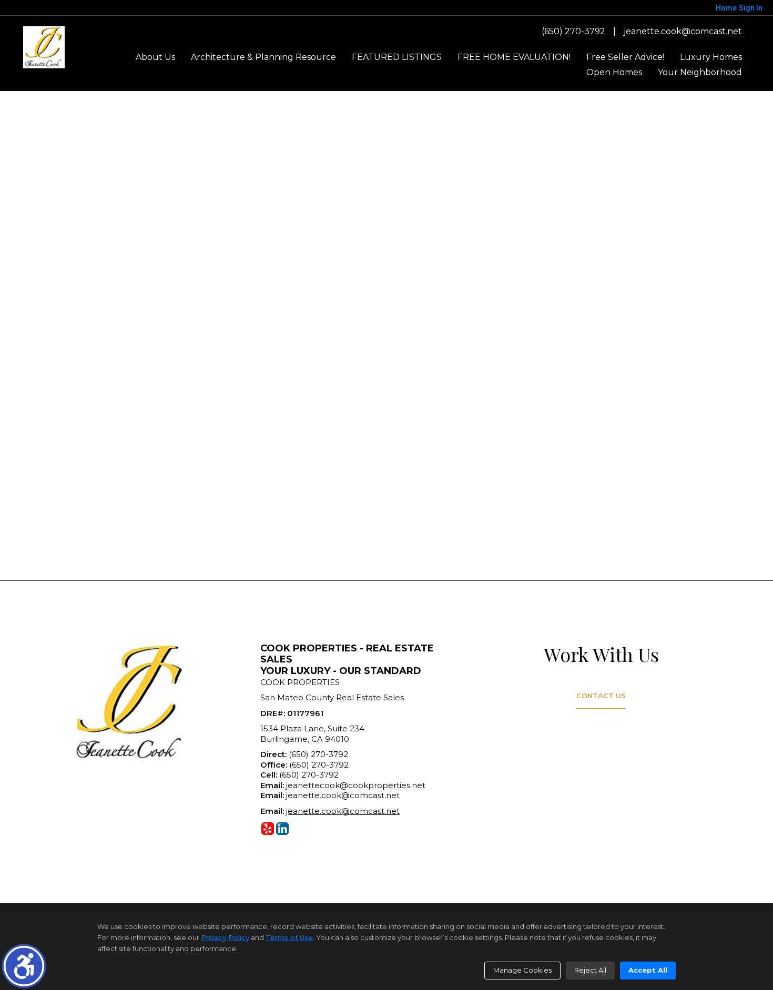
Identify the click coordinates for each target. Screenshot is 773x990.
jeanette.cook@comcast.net (683, 31)
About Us (155, 57)
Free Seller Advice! (625, 57)
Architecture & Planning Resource (263, 57)
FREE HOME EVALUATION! (514, 57)
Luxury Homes (711, 57)
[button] (24, 966)
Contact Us (601, 695)
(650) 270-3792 (573, 31)
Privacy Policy (225, 937)
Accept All (647, 970)
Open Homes (614, 72)
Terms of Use (289, 937)
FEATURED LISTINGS (397, 57)
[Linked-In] (282, 828)
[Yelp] (267, 828)
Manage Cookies (522, 970)
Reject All (590, 970)
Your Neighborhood (700, 72)
